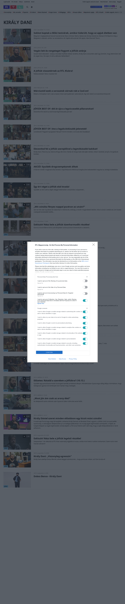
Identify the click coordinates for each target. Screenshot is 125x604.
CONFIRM (49, 352)
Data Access (62, 359)
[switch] (85, 281)
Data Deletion (52, 359)
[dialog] (62, 302)
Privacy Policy (73, 359)
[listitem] (62, 277)
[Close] (94, 245)
